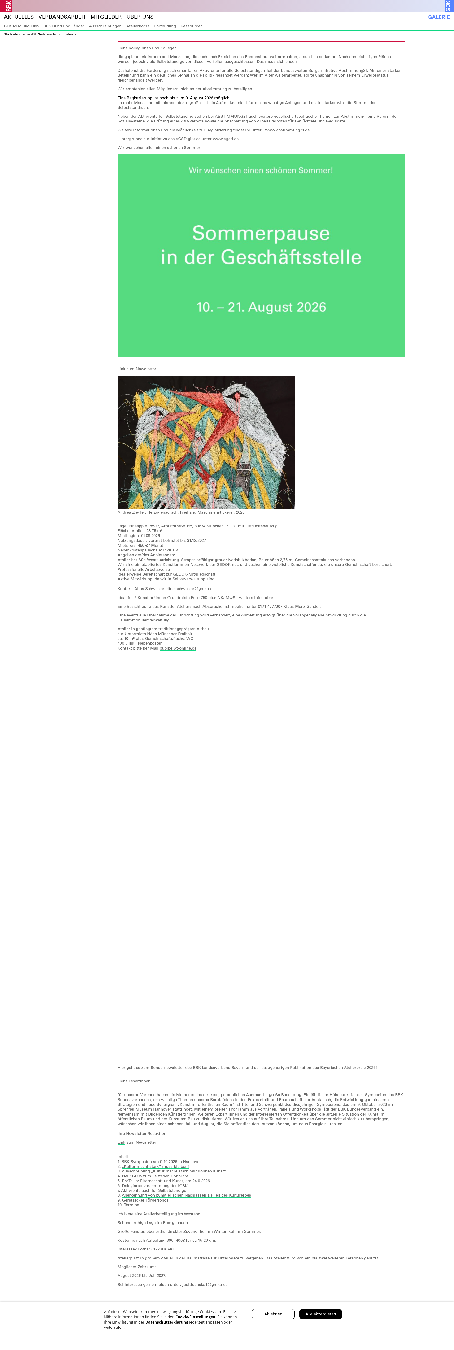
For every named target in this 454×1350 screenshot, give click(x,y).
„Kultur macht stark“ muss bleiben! (155, 1166)
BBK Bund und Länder (63, 26)
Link (121, 1142)
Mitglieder (106, 17)
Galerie (439, 17)
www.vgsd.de (226, 138)
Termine (131, 1204)
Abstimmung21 (353, 70)
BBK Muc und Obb (21, 26)
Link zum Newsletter (137, 368)
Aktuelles (19, 17)
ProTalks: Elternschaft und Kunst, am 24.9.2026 (166, 1180)
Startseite (11, 34)
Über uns (140, 17)
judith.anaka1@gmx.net (204, 1284)
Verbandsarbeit (62, 17)
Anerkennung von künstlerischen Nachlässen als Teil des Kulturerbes (186, 1195)
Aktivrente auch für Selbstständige (153, 1190)
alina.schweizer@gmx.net (190, 588)
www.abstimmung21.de (287, 130)
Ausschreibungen (105, 26)
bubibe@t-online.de (178, 648)
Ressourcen (192, 26)
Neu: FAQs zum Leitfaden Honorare (155, 1176)
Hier (121, 1067)
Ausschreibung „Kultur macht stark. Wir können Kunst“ (174, 1171)
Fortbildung (165, 26)
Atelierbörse (137, 26)
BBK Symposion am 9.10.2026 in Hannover (161, 1161)
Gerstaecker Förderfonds (145, 1200)
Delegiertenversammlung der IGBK (155, 1185)
